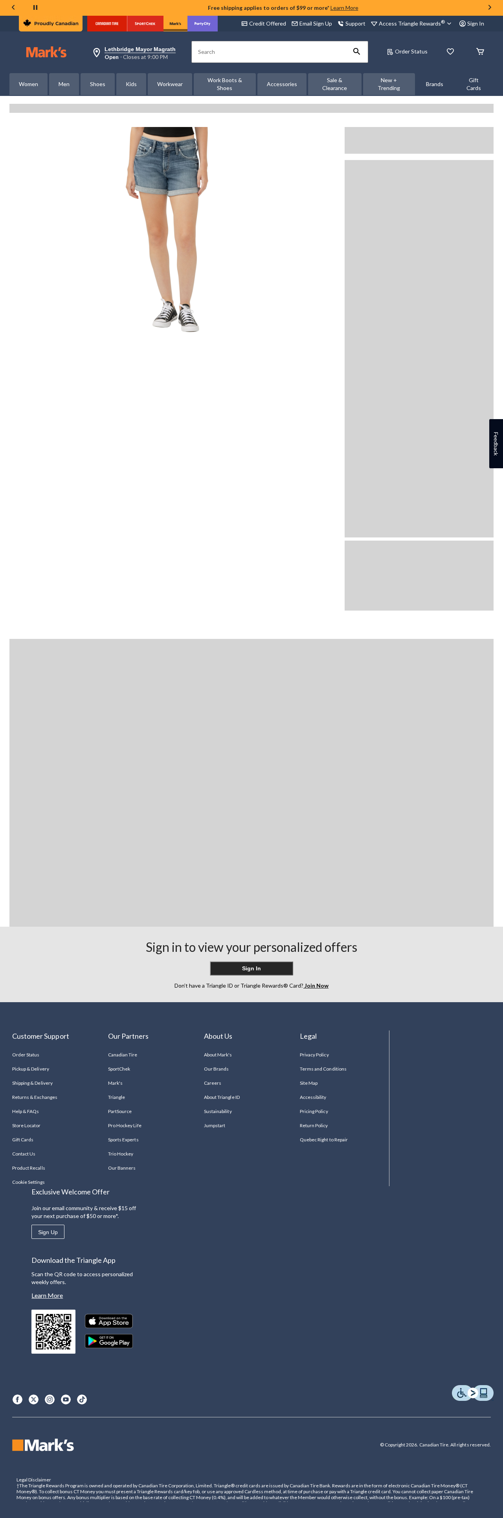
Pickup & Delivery (30, 1069)
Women (28, 84)
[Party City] (202, 23)
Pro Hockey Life (124, 1125)
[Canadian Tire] (107, 23)
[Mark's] (175, 23)
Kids (131, 84)
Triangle (116, 1097)
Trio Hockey (120, 1154)
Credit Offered (267, 23)
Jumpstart (214, 1125)
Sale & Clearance (334, 84)
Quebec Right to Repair (324, 1140)
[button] (357, 52)
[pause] (35, 8)
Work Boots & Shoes (224, 84)
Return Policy (314, 1125)
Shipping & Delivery (32, 1083)
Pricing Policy (314, 1111)
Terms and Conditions (323, 1069)
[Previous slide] (13, 8)
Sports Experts (123, 1140)
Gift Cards (473, 84)
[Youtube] (66, 1399)
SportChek (119, 1069)
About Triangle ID (222, 1097)
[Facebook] (17, 1399)
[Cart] (480, 52)
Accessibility (313, 1097)
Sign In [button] (475, 23)
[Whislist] (450, 52)
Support (355, 23)
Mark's (115, 1083)
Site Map (309, 1083)
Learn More (344, 7)
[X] (34, 1399)
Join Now (316, 985)
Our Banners (122, 1168)
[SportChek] (145, 23)
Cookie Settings (28, 1182)
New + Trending (389, 84)
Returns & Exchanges (34, 1097)
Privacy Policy (314, 1055)
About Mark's (218, 1055)
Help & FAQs (25, 1111)
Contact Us (23, 1154)
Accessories (282, 84)
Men (64, 84)
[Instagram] (50, 1399)
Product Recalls (28, 1168)
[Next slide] (490, 8)
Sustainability (218, 1111)
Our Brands (216, 1069)
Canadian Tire (123, 1055)
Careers (212, 1083)
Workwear (170, 84)
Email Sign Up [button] (315, 23)
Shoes (97, 84)
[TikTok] (82, 1399)
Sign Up (48, 1232)
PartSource (120, 1111)
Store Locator (26, 1125)
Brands (434, 84)
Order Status (411, 51)
